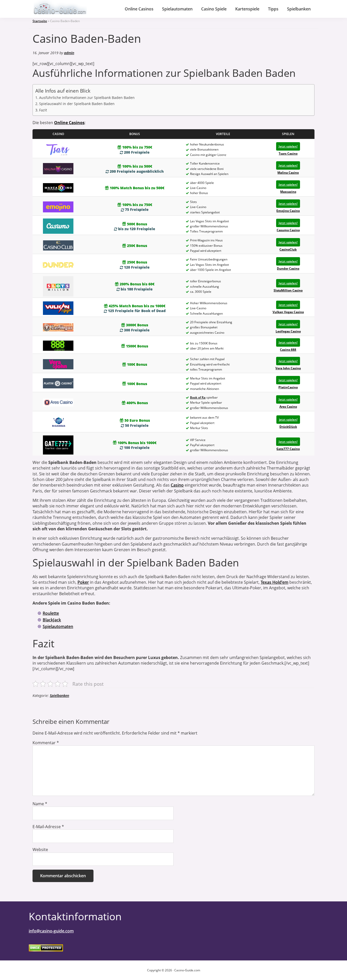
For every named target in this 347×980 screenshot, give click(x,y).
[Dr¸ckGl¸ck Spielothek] (58, 422)
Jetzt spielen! (288, 146)
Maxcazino (288, 191)
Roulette (51, 613)
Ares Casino (288, 406)
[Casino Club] (58, 245)
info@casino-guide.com (51, 931)
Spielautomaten (58, 626)
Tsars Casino (288, 153)
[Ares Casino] (58, 402)
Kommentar (46, 742)
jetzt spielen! (288, 419)
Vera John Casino (288, 368)
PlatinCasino (288, 387)
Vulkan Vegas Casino (288, 312)
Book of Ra (198, 397)
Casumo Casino (288, 230)
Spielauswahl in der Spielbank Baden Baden (77, 103)
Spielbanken (59, 695)
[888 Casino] (58, 345)
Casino (177, 485)
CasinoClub (288, 249)
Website (40, 849)
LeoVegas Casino (288, 331)
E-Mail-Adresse (48, 826)
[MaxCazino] (58, 187)
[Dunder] (58, 264)
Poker (83, 582)
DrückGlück (288, 427)
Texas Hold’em (274, 582)
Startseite (40, 21)
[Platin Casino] (58, 383)
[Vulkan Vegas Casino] (58, 307)
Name (40, 804)
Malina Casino (288, 172)
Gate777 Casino (288, 449)
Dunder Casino (288, 268)
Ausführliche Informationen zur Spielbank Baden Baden (87, 97)
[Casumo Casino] (58, 226)
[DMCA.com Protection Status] (46, 947)
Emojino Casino (288, 211)
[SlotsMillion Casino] (58, 286)
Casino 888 (288, 349)
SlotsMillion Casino (288, 290)
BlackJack (52, 620)
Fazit (43, 110)
